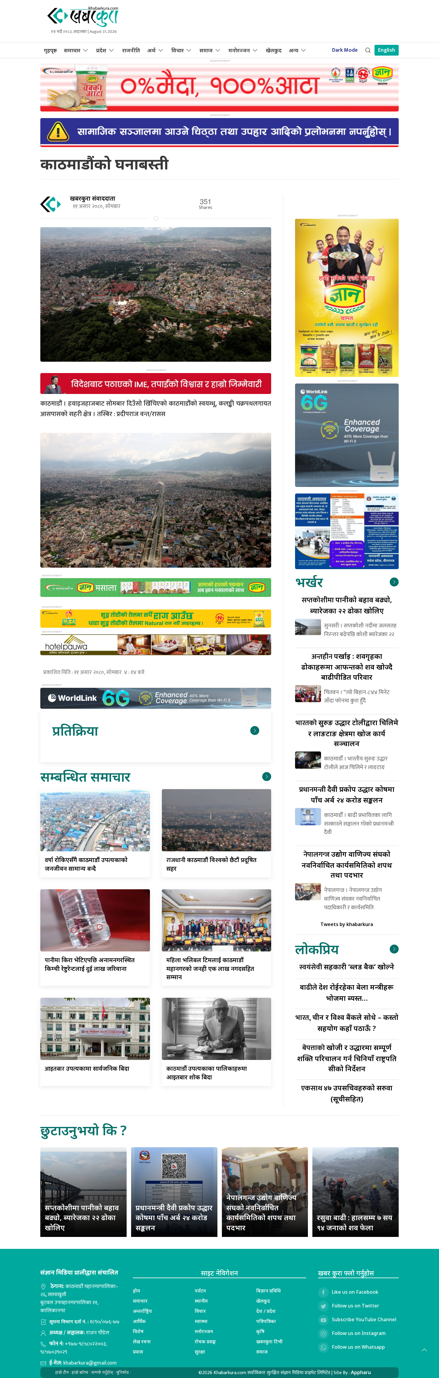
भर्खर (309, 582)
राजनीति (131, 50)
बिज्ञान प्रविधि (268, 1290)
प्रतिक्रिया (75, 730)
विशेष (138, 1331)
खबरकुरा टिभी (269, 1341)
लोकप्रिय (317, 949)
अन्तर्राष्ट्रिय (142, 1311)
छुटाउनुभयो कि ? (83, 1130)
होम (136, 1290)
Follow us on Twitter (355, 1305)
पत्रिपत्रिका (266, 1321)
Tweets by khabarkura (346, 924)
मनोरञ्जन (239, 50)
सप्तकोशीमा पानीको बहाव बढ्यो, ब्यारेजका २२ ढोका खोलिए (82, 1217)
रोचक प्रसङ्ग (205, 1341)
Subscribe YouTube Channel (364, 1319)
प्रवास (138, 1351)
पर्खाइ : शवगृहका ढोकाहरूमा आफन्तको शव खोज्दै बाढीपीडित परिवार (346, 666)
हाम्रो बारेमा (80, 1372)
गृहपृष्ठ (50, 50)
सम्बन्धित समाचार (85, 776)
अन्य (293, 50)
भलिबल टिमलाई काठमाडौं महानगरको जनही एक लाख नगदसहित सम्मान (210, 968)
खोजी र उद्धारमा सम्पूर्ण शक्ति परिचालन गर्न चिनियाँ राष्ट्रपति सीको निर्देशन (347, 1057)
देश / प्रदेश (266, 1311)
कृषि (260, 1331)
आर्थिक (139, 1321)
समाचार (72, 50)
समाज (206, 50)
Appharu (361, 1372)
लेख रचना (142, 1341)
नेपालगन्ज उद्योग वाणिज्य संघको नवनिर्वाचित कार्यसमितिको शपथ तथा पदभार (261, 1212)
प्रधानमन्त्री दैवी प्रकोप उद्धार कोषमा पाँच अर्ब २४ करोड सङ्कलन (174, 1217)
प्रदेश (101, 50)
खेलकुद (274, 50)
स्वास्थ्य (201, 1321)
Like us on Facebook (355, 1292)
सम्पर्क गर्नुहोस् (102, 1372)
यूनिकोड (122, 1372)
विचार (177, 50)
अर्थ (151, 50)
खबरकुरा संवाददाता (92, 198)
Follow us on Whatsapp (358, 1347)
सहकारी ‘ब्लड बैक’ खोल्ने (346, 966)
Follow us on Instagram (359, 1333)
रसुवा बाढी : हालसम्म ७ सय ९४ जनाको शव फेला (354, 1222)
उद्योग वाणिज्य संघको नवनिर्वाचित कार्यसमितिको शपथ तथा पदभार (347, 864)
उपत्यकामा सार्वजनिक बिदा (87, 1068)
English (386, 50)
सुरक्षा (200, 1351)
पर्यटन (200, 1290)
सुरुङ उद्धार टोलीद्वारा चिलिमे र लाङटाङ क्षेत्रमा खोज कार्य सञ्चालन (346, 732)
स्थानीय (201, 1301)
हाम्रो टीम (62, 1372)
